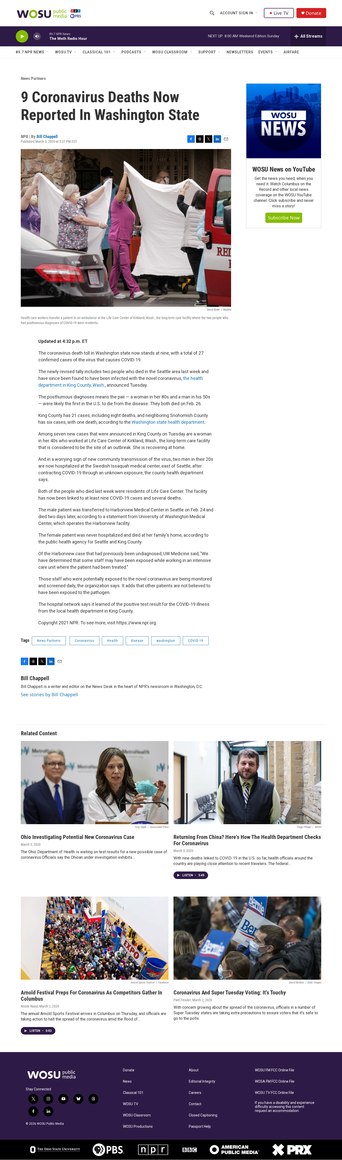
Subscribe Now (284, 218)
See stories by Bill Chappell (49, 694)
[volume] (37, 36)
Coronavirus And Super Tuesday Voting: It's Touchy (230, 992)
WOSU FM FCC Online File (274, 1070)
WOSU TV (63, 52)
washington (165, 641)
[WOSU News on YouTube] (283, 121)
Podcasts (131, 52)
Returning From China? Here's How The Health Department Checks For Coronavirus (247, 840)
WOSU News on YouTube (283, 169)
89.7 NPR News (30, 52)
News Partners (33, 78)
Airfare (291, 52)
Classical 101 (97, 52)
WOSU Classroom (170, 52)
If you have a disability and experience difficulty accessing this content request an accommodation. (284, 1107)
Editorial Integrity (202, 1081)
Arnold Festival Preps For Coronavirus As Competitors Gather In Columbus (91, 995)
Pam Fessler (182, 1000)
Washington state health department (168, 422)
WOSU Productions (138, 1126)
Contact (195, 1104)
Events (265, 52)
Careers (195, 1093)
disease (137, 641)
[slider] (45, 36)
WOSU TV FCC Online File (274, 1093)
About (194, 1070)
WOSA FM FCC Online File (274, 1081)
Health (112, 641)
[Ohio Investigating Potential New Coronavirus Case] (94, 782)
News (127, 1081)
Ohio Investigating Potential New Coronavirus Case (77, 837)
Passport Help (200, 1126)
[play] (22, 36)
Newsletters (240, 52)
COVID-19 (195, 641)
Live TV (281, 13)
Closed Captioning (203, 1115)
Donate (313, 13)
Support (207, 52)
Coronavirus (84, 641)
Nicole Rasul (29, 1006)
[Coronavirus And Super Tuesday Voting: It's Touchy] (247, 938)
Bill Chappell (47, 136)
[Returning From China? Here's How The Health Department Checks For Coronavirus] (247, 782)
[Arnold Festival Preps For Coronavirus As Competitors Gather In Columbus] (94, 938)
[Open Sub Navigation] (257, 13)
